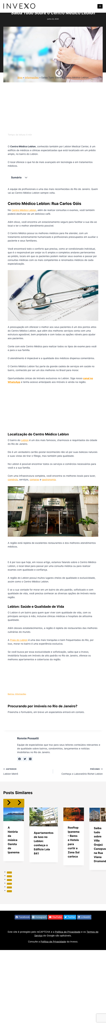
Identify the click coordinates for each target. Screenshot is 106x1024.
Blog (20, 77)
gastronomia (49, 479)
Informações (32, 77)
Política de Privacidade (67, 931)
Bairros (11, 694)
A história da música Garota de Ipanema (13, 840)
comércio (13, 479)
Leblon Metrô (10, 771)
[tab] (9, 872)
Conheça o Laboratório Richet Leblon (82, 771)
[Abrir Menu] (100, 6)
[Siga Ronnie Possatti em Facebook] (19, 759)
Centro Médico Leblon (24, 210)
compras (34, 479)
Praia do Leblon (19, 640)
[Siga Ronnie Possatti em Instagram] (30, 759)
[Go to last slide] (8, 803)
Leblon (25, 440)
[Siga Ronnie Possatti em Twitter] (24, 759)
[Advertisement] (53, 108)
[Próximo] (19, 803)
